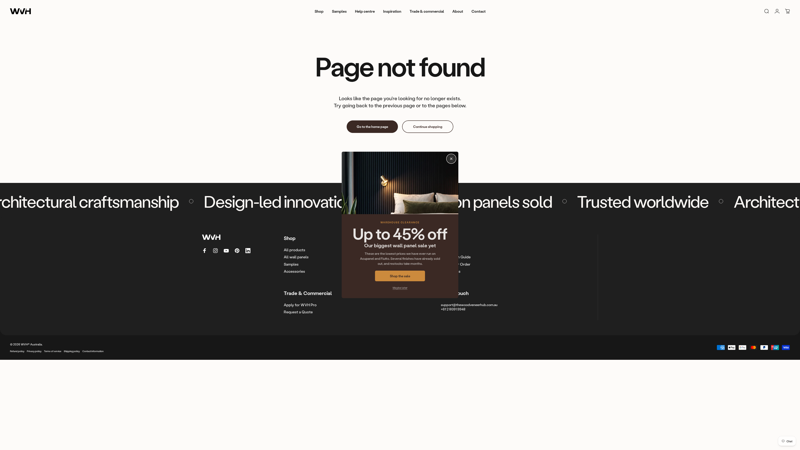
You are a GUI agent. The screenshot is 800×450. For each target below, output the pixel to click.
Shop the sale (400, 276)
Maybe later (400, 288)
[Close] (451, 159)
